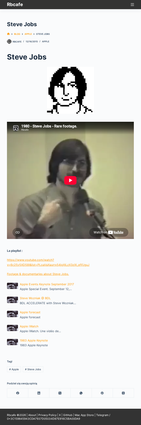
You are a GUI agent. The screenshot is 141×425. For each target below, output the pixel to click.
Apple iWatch (29, 326)
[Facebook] (17, 393)
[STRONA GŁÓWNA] (8, 34)
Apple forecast (30, 312)
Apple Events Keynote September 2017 (47, 284)
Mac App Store (84, 415)
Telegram (102, 415)
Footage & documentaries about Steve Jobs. (38, 274)
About (32, 415)
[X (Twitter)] (59, 393)
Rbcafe (15, 4)
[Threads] (123, 393)
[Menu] (132, 4)
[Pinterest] (102, 393)
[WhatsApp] (81, 393)
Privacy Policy (47, 415)
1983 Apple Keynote (34, 340)
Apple (45, 41)
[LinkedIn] (38, 393)
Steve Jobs (33, 369)
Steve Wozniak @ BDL (35, 298)
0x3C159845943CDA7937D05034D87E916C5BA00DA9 (43, 418)
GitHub (67, 415)
